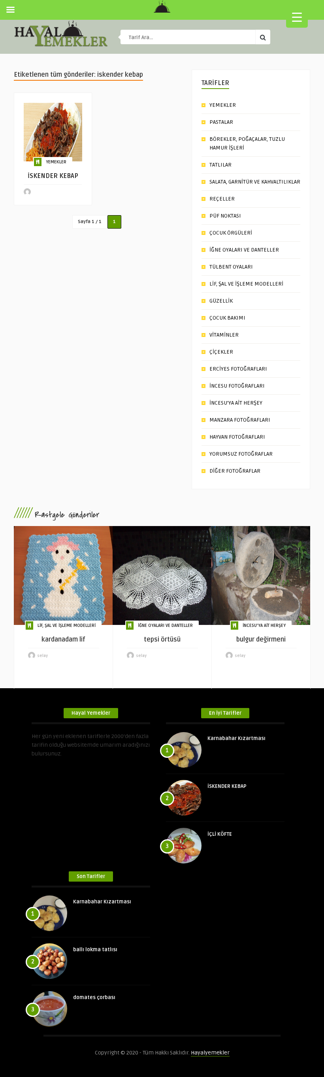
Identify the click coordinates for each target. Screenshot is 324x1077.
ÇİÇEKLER (221, 351)
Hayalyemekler (210, 1052)
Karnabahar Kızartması (236, 738)
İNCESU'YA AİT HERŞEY (264, 625)
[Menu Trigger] (297, 17)
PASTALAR (221, 122)
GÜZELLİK (221, 300)
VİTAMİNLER (224, 334)
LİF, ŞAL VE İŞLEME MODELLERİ (246, 283)
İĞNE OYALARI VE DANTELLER (244, 249)
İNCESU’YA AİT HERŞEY (235, 402)
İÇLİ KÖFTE (219, 834)
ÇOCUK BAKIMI (227, 317)
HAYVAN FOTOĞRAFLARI (237, 436)
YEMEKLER (56, 162)
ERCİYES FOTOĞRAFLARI (238, 368)
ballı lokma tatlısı (95, 949)
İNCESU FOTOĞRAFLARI (237, 385)
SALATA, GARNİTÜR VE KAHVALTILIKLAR (254, 181)
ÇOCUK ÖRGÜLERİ (230, 232)
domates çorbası (94, 997)
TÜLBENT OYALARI (231, 266)
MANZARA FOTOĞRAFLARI (239, 419)
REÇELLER (222, 198)
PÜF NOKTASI (225, 215)
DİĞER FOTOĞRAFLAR (234, 471)
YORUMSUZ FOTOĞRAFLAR (241, 453)
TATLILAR (220, 164)
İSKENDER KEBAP (227, 786)
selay (42, 655)
